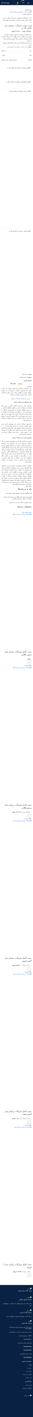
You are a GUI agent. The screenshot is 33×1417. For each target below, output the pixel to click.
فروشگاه (25, 18)
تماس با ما (29, 1371)
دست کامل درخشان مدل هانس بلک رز (16, 47)
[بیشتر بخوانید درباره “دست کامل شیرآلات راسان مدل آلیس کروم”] (29, 968)
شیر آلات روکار (11, 18)
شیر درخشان (23, 377)
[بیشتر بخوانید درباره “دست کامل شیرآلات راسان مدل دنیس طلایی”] (29, 662)
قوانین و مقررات (27, 1374)
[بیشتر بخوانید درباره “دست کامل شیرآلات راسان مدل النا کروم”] (29, 1275)
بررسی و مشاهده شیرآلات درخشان (20, 398)
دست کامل (25, 374)
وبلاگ (30, 1365)
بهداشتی (19, 18)
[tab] (20, 383)
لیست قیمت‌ (28, 1385)
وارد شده (15, 502)
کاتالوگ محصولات (27, 1388)
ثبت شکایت (28, 1377)
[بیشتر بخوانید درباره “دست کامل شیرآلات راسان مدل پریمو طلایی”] (29, 815)
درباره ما (29, 1368)
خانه (30, 18)
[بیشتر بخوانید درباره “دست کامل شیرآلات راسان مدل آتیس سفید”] (29, 1121)
